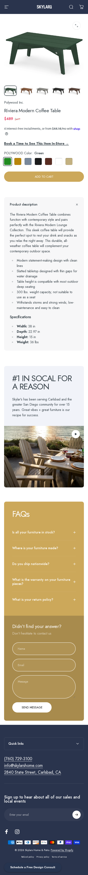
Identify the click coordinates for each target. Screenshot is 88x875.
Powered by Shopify (62, 850)
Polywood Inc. (14, 102)
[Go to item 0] (10, 91)
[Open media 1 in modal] (76, 26)
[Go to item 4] (58, 91)
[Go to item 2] (26, 91)
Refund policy (27, 856)
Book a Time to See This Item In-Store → (36, 143)
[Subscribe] (76, 815)
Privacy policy (42, 856)
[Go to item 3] (42, 91)
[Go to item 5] (74, 91)
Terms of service (59, 856)
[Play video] (44, 456)
